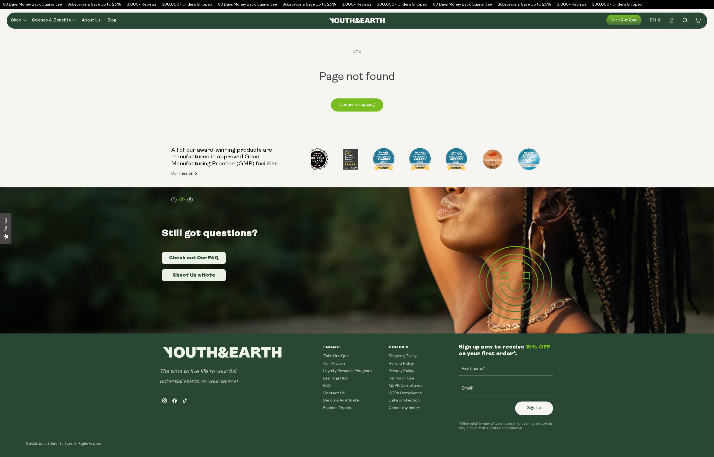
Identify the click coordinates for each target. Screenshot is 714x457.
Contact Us (334, 393)
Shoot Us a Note (194, 275)
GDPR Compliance (406, 386)
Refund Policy (401, 363)
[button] (18, 20)
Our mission (182, 173)
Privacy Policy (401, 371)
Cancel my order (404, 408)
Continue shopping (357, 105)
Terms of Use (401, 378)
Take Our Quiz (336, 356)
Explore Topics (337, 408)
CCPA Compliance (405, 393)
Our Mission (334, 363)
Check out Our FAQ (194, 257)
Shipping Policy (403, 356)
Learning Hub (335, 378)
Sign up (534, 408)
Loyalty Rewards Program (347, 371)
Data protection (404, 400)
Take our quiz (624, 20)
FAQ (327, 386)
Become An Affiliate (341, 400)
